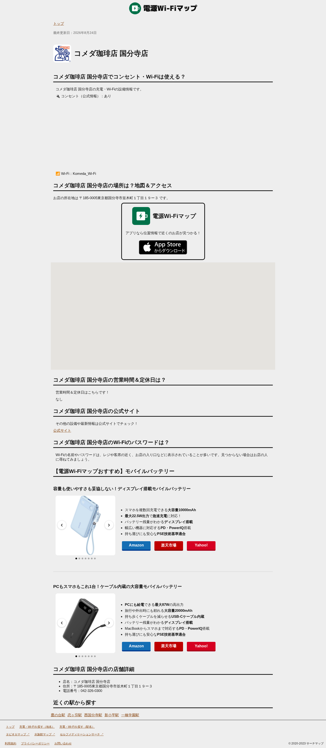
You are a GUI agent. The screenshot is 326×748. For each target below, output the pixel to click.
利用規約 (10, 743)
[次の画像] (109, 525)
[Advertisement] (163, 134)
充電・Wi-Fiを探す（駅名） (77, 726)
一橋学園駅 (130, 715)
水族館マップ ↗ (44, 734)
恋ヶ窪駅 (75, 715)
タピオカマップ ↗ (18, 734)
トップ (58, 23)
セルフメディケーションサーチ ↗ (82, 734)
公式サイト (62, 430)
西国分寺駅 (93, 715)
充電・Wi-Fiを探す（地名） (37, 726)
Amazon (136, 545)
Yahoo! (201, 545)
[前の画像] (62, 525)
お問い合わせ (63, 743)
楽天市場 (168, 545)
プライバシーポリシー (35, 743)
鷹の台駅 (58, 715)
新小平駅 (112, 715)
